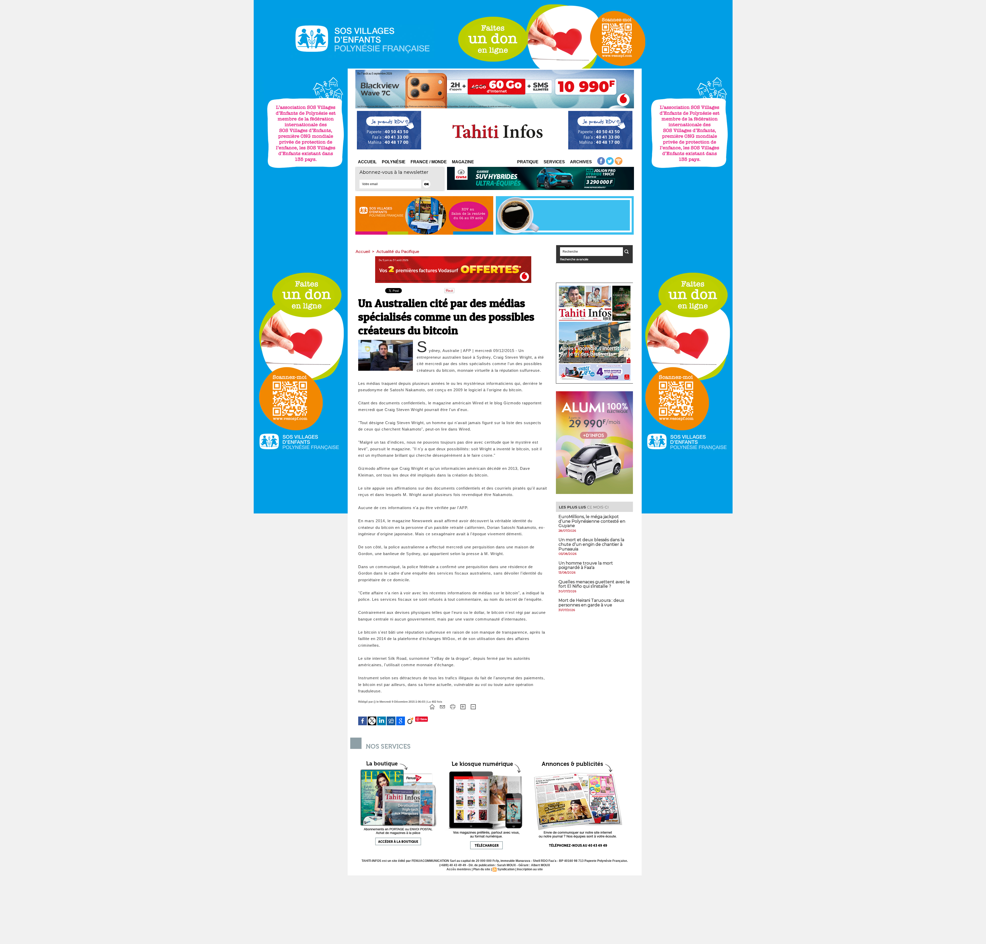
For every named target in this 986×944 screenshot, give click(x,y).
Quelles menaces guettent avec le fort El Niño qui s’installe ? (594, 584)
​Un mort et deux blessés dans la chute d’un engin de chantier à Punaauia (591, 544)
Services (554, 162)
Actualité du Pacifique (397, 251)
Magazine (463, 162)
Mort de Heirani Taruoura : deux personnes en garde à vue (591, 602)
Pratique (527, 162)
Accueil (367, 162)
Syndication (506, 869)
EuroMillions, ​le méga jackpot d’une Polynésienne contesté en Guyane (591, 521)
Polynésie (393, 162)
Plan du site (481, 869)
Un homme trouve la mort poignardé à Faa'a (585, 565)
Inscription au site (530, 869)
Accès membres (459, 869)
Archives (581, 162)
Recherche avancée (574, 259)
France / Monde (429, 162)
